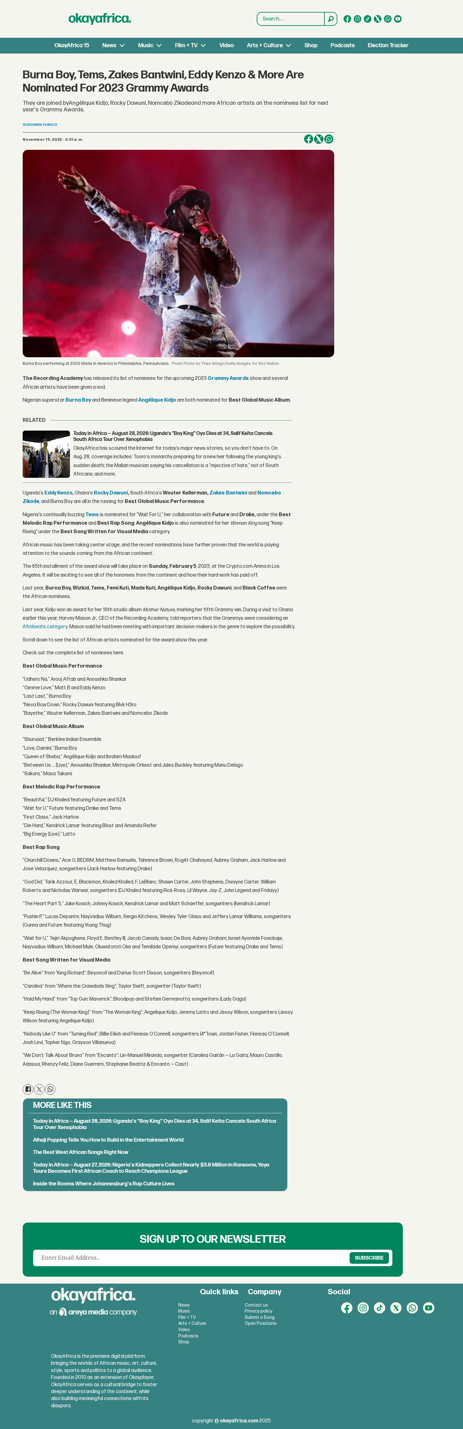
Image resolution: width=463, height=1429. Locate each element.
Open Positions (261, 1323)
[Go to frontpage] (99, 19)
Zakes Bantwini (228, 493)
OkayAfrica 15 (71, 45)
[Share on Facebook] (308, 139)
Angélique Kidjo (157, 400)
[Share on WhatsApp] (329, 139)
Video (227, 45)
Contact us (256, 1305)
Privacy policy (258, 1311)
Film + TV (186, 45)
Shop (311, 45)
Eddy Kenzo (58, 493)
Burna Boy (78, 400)
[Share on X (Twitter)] (318, 139)
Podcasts (343, 45)
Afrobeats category (45, 627)
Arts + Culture (265, 45)
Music (145, 45)
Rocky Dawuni (111, 493)
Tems (92, 515)
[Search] (330, 19)
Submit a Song (260, 1317)
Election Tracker (388, 45)
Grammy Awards (228, 378)
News (109, 45)
